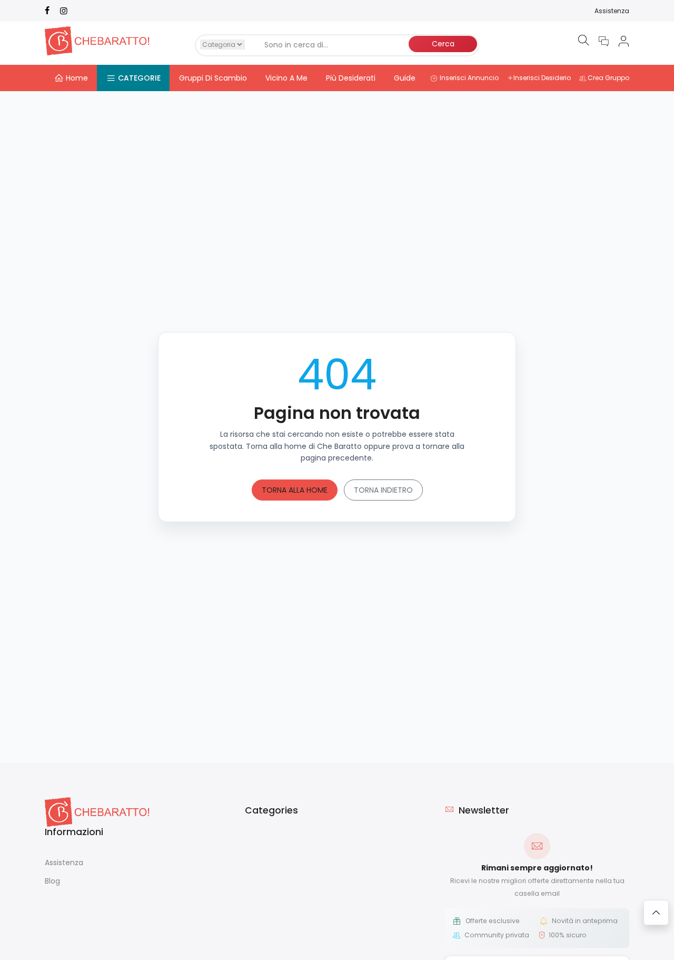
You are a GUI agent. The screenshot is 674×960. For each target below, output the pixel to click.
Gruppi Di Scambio (213, 78)
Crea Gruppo (608, 77)
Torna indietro (383, 490)
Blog (52, 881)
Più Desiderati (350, 78)
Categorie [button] (139, 78)
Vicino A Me (286, 78)
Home (77, 78)
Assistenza (611, 10)
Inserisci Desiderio (542, 77)
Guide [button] (404, 78)
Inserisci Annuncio (469, 77)
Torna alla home (295, 490)
